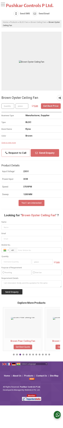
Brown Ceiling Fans (39, 22)
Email (3, 233)
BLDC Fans (24, 22)
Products (14, 22)
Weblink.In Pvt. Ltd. (32, 390)
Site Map (54, 376)
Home (5, 22)
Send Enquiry (47, 152)
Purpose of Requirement (11, 268)
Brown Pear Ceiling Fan (16, 341)
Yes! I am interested (31, 203)
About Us (17, 376)
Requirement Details (9, 278)
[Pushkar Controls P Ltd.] (29, 5)
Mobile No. (6, 245)
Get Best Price (50, 106)
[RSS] (32, 379)
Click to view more (8, 143)
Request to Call (17, 152)
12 (49, 354)
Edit (36, 106)
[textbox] (22, 106)
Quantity (4, 256)
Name (3, 222)
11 (46, 354)
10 (43, 354)
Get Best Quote (16, 347)
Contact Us (41, 376)
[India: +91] (5, 250)
